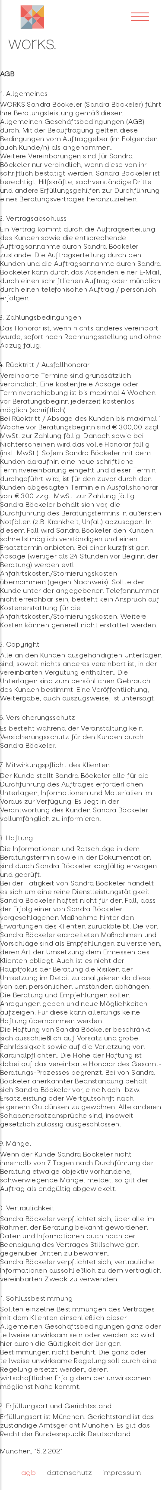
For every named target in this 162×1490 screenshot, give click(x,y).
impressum (121, 1472)
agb (28, 1472)
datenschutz (69, 1472)
